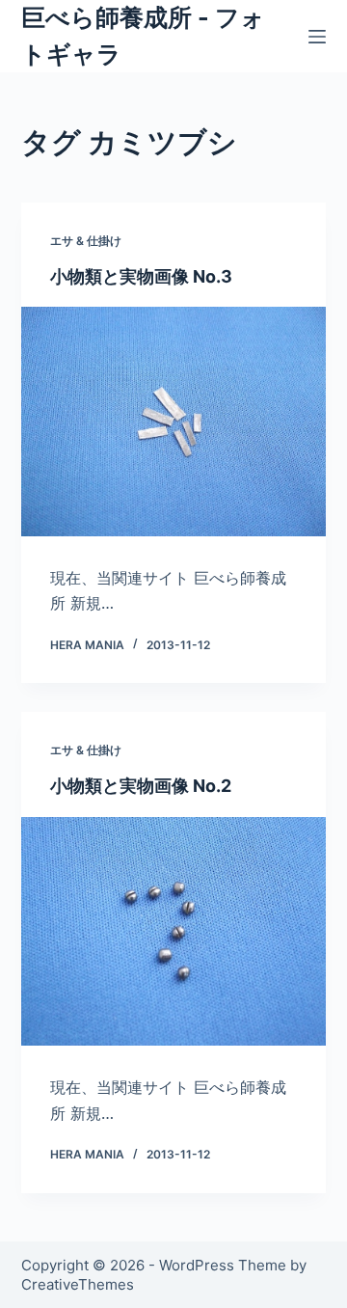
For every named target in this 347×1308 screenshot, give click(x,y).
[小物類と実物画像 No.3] (174, 421)
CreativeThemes (77, 1284)
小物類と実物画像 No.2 (140, 786)
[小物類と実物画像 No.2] (174, 932)
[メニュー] (317, 36)
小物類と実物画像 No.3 (141, 276)
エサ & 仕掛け (85, 240)
